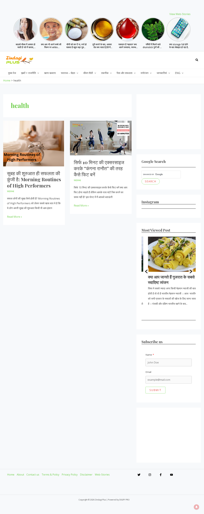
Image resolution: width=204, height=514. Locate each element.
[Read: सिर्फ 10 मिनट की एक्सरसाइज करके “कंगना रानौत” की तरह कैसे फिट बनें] (101, 137)
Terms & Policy (50, 474)
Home (10, 474)
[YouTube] (171, 474)
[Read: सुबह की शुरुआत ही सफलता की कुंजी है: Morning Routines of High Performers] (33, 143)
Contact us (32, 474)
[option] (169, 271)
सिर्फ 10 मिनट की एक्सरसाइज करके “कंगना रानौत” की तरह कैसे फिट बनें (99, 168)
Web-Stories (102, 474)
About (20, 474)
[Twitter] (139, 474)
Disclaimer (86, 474)
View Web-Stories (179, 14)
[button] (197, 60)
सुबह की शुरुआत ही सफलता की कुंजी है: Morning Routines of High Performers (34, 179)
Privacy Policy (70, 474)
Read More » (14, 217)
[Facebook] (160, 474)
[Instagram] (149, 474)
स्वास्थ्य (10, 191)
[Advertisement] (134, 59)
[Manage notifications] (196, 507)
